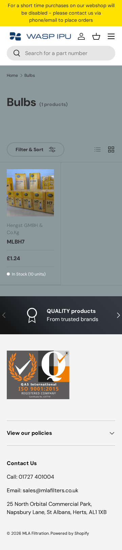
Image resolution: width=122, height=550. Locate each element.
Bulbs (29, 75)
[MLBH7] (30, 192)
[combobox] (61, 53)
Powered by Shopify (69, 533)
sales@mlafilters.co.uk (50, 490)
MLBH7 (16, 241)
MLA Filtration (35, 533)
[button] (96, 36)
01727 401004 (36, 476)
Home (12, 75)
